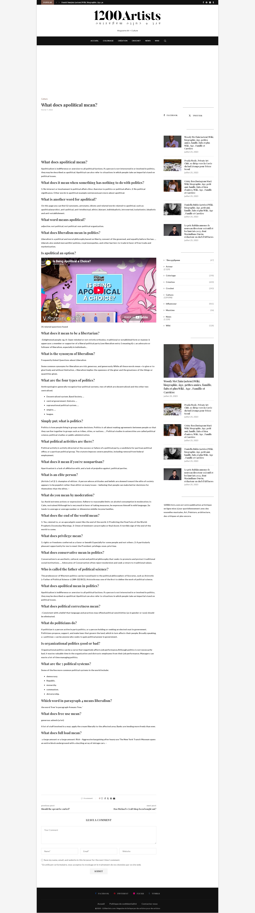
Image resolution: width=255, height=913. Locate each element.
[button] (56, 2)
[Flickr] (210, 2)
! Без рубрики (190, 260)
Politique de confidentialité (123, 904)
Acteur (169, 266)
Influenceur (190, 303)
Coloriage (108, 41)
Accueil (94, 41)
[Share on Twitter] (108, 798)
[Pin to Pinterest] (111, 798)
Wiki (157, 41)
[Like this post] (102, 798)
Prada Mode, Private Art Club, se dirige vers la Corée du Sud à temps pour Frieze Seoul (198, 165)
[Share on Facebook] (105, 798)
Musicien (190, 310)
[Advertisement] (98, 76)
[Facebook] (203, 2)
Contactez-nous (150, 904)
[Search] (165, 41)
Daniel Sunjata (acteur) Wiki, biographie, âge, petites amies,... (88, 2)
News (148, 41)
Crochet (136, 41)
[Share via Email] (114, 798)
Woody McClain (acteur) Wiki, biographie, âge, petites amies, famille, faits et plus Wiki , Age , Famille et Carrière (199, 143)
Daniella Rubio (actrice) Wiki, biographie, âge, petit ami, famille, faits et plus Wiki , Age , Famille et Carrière (198, 209)
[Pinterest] (206, 2)
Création (122, 41)
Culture (169, 295)
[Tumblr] (213, 2)
